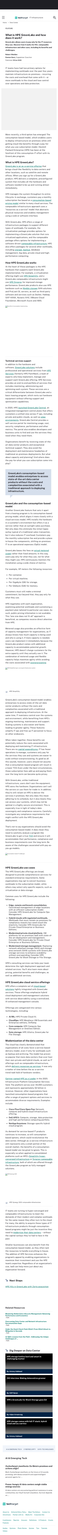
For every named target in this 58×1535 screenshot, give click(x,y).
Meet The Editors (34, 1512)
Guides (5, 1528)
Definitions (33, 1520)
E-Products (42, 1520)
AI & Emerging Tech (14, 1449)
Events (50, 1520)
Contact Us (46, 1512)
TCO (31, 836)
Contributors (7, 1520)
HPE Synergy (15, 282)
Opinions (13, 1528)
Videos (5, 1531)
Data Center (14, 22)
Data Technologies (45, 1449)
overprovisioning (38, 662)
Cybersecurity (30, 1449)
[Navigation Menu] (3, 17)
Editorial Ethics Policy (18, 1512)
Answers (24, 1520)
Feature (9, 28)
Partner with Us (18, 1515)
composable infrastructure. (34, 243)
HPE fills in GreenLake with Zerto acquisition (27, 1286)
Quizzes (31, 1528)
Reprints (16, 1520)
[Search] (54, 17)
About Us (6, 1512)
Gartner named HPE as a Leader (20, 1078)
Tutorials (44, 1528)
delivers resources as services (26, 1066)
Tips (37, 1528)
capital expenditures (28, 749)
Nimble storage (30, 288)
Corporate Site (39, 1515)
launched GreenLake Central (32, 408)
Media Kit (28, 1515)
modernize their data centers (27, 1232)
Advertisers (7, 1515)
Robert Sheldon (11, 54)
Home (5, 22)
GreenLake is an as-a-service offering (23, 166)
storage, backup (22, 250)
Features (6, 1523)
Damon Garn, (10, 57)
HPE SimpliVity (31, 276)
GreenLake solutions (25, 367)
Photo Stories (22, 1528)
